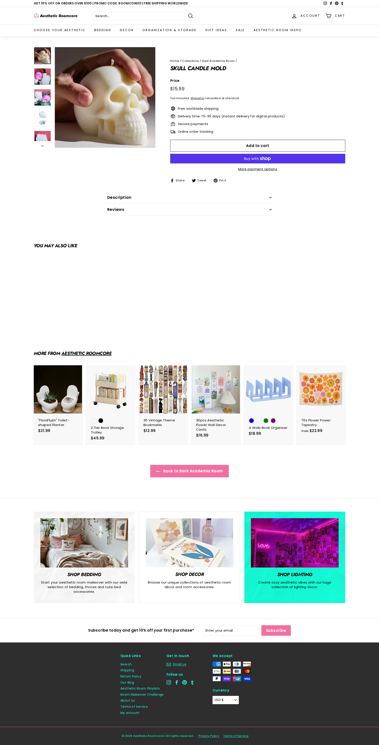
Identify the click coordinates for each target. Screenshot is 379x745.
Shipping (197, 98)
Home (174, 61)
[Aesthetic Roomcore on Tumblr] (192, 682)
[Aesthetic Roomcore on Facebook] (176, 682)
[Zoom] (105, 97)
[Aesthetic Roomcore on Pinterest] (184, 682)
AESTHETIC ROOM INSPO (278, 30)
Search (126, 664)
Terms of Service (134, 706)
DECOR (127, 30)
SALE (240, 30)
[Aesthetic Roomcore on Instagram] (168, 682)
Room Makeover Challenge (142, 694)
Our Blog (127, 682)
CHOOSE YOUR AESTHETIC (60, 30)
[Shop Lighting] (295, 543)
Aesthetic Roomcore (86, 353)
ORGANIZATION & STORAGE (169, 30)
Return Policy (130, 676)
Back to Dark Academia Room (192, 471)
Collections (190, 61)
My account (130, 713)
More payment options (257, 169)
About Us (127, 700)
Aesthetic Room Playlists (140, 688)
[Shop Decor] (189, 543)
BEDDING (102, 30)
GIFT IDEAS (216, 30)
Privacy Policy (208, 736)
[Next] (42, 144)
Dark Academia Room (218, 61)
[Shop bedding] (84, 543)
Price (175, 80)
